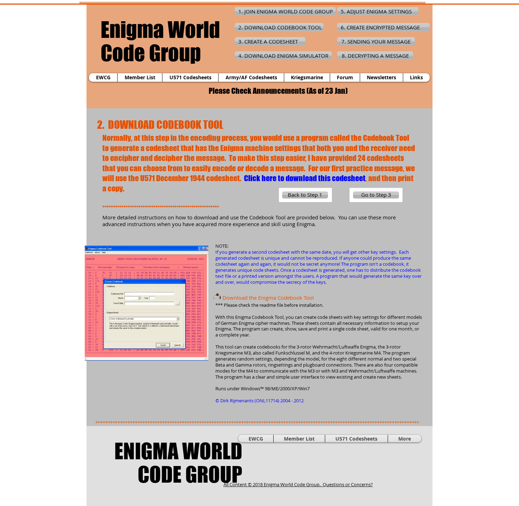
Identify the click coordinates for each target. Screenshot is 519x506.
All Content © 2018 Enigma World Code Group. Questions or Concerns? (298, 484)
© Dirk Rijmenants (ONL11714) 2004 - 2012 (259, 400)
